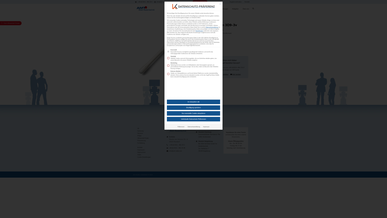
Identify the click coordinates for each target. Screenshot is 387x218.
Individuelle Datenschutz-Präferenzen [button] (193, 119)
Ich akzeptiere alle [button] (194, 102)
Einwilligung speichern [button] (193, 107)
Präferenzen (181, 126)
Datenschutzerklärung (212, 27)
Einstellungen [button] (199, 31)
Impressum (206, 126)
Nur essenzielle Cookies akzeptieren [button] (193, 113)
